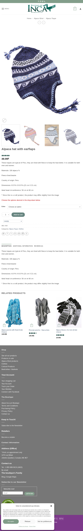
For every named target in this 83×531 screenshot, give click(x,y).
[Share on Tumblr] (26, 234)
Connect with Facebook (10, 392)
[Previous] (5, 74)
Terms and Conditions (10, 406)
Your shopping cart (9, 381)
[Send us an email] (42, 1)
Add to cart (18, 215)
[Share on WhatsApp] (3, 234)
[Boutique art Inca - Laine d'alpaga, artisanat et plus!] (41, 9)
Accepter (11, 521)
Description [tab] (6, 246)
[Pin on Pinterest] (19, 234)
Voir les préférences (45, 521)
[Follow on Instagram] (40, 1)
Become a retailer (8, 437)
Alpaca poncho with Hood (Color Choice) (12, 331)
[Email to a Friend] (15, 234)
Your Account (6, 384)
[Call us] (44, 1)
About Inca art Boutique (10, 403)
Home (29, 18)
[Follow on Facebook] (38, 1)
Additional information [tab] (23, 246)
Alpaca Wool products (10, 361)
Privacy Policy (32, 526)
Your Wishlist (6, 389)
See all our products (9, 356)
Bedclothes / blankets (10, 369)
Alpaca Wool (38, 18)
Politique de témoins (23, 526)
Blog (3, 477)
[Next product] (39, 22)
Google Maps (11, 477)
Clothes (21, 229)
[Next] (77, 74)
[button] (51, 506)
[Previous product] (43, 22)
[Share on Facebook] (7, 234)
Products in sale (8, 358)
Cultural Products (8, 366)
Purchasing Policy (8, 408)
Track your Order (8, 386)
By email (5, 470)
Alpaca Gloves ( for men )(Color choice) (66, 331)
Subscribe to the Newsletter (12, 426)
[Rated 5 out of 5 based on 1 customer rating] (41, 155)
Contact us (6, 414)
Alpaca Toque (51, 18)
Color (3, 206)
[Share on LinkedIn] (23, 234)
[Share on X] (11, 234)
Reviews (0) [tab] (38, 246)
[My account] (80, 9)
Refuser (27, 521)
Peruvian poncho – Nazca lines (39, 330)
